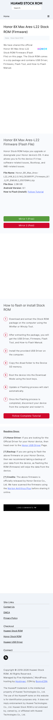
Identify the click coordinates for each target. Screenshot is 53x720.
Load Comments (25, 508)
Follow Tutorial (36, 191)
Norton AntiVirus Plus (19, 488)
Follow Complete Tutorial (26, 415)
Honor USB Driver (31, 445)
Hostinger (20, 681)
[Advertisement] (26, 100)
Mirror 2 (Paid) (26, 225)
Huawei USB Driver (13, 642)
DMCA (7, 612)
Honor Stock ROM (16, 38)
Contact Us (9, 606)
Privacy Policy (11, 618)
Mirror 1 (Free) (26, 218)
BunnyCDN (41, 681)
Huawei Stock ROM (26, 3)
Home (7, 38)
